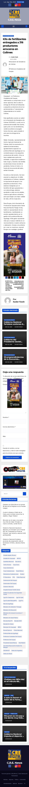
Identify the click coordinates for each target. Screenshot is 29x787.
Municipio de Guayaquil (9, 627)
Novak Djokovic (7, 630)
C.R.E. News (14, 19)
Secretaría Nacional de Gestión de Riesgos (12, 646)
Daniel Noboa (19, 571)
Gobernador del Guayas (9, 583)
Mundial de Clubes (8, 624)
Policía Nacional (18, 630)
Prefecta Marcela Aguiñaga (10, 633)
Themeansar (14, 775)
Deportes (7, 695)
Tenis (12, 695)
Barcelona (18, 561)
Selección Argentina (17, 650)
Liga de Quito (19, 597)
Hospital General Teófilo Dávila (11, 589)
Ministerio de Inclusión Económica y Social (12, 613)
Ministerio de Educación (9, 610)
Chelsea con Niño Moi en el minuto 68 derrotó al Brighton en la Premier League (14, 506)
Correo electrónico (9, 427)
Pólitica (16, 779)
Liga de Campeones (8, 597)
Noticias (6, 779)
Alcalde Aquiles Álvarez (9, 555)
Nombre (6, 417)
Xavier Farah (14, 57)
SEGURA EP (6, 650)
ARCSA (19, 558)
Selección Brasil (7, 653)
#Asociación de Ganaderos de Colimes (17, 63)
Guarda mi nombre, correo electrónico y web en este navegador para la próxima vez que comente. (14, 450)
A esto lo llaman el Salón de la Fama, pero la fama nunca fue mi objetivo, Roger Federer (13, 514)
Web (4, 436)
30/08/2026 (8, 684)
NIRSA (19, 627)
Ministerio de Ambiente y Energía (12, 607)
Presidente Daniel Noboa (10, 642)
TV (24, 783)
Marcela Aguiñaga (8, 603)
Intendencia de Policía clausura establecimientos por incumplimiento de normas (19, 285)
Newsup (24, 773)
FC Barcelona (7, 577)
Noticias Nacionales (8, 35)
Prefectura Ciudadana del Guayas (12, 636)
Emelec (22, 574)
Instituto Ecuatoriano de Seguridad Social (12, 593)
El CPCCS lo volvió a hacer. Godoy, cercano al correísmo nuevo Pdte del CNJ (9, 286)
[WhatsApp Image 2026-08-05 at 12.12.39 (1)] (14, 254)
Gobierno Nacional (8, 586)
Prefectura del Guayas (9, 639)
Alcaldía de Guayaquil (9, 558)
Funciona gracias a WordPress (10, 773)
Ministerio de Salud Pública (10, 617)
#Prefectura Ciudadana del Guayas (17, 70)
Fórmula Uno (14, 713)
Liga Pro (21, 600)
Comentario (7, 384)
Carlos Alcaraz (7, 564)
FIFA (14, 577)
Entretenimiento (8, 783)
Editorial (15, 783)
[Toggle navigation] (13, 26)
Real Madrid (22, 642)
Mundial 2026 (18, 621)
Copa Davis (16, 564)
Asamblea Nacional (8, 561)
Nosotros (20, 783)
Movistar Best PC (7, 621)
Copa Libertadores (8, 568)
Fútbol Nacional (21, 577)
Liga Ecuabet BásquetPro (10, 600)
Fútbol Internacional (10, 677)
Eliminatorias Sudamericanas (10, 574)
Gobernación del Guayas (10, 580)
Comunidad (22, 779)
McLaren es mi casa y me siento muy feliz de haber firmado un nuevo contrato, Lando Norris (13, 521)
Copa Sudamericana (8, 571)
